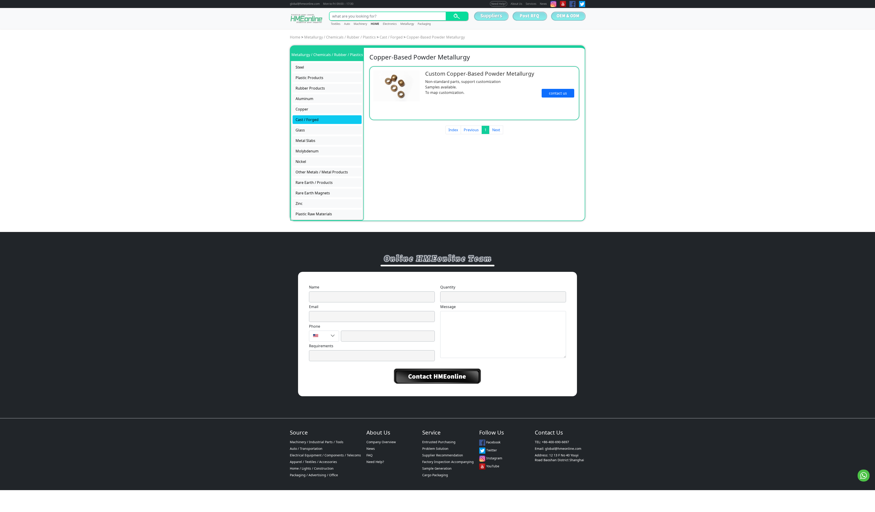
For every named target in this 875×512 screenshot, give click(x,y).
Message (448, 306)
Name (314, 287)
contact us (558, 93)
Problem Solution (435, 448)
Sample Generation (437, 468)
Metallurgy (407, 24)
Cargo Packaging (435, 475)
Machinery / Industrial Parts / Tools (316, 442)
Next (496, 129)
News (543, 4)
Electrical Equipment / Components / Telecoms (325, 455)
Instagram (493, 458)
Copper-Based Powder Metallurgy (436, 37)
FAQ (369, 455)
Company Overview (381, 442)
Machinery (360, 24)
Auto (347, 24)
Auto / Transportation (306, 448)
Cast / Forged (391, 37)
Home (295, 37)
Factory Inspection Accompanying (448, 462)
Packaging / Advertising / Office (314, 475)
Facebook (492, 442)
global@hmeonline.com (305, 4)
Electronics (390, 24)
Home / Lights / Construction (312, 468)
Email (313, 306)
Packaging (424, 24)
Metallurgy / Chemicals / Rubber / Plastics (340, 37)
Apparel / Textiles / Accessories (313, 462)
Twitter (491, 450)
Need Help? (498, 4)
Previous (471, 129)
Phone (314, 326)
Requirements (321, 345)
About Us (516, 4)
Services (531, 4)
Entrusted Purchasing (439, 442)
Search (457, 16)
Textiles (335, 24)
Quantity (447, 287)
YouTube (492, 466)
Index (453, 129)
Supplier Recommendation (442, 455)
